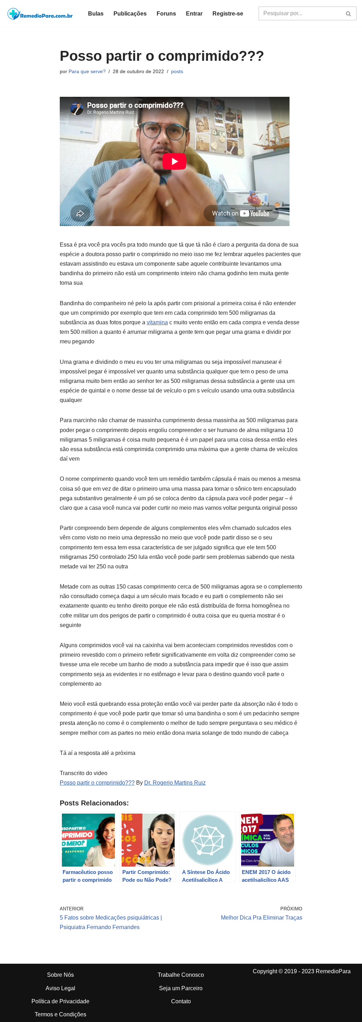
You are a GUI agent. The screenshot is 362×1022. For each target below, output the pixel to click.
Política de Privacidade (60, 1001)
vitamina (157, 322)
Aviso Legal (60, 988)
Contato (181, 1001)
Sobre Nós (60, 975)
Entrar (194, 14)
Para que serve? (87, 71)
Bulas (96, 14)
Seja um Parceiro (181, 988)
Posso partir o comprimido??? (97, 783)
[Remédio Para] (40, 13)
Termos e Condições (60, 1014)
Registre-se (227, 14)
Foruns (166, 14)
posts (177, 71)
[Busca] (349, 13)
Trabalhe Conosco (181, 975)
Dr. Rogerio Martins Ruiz (175, 783)
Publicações (130, 14)
